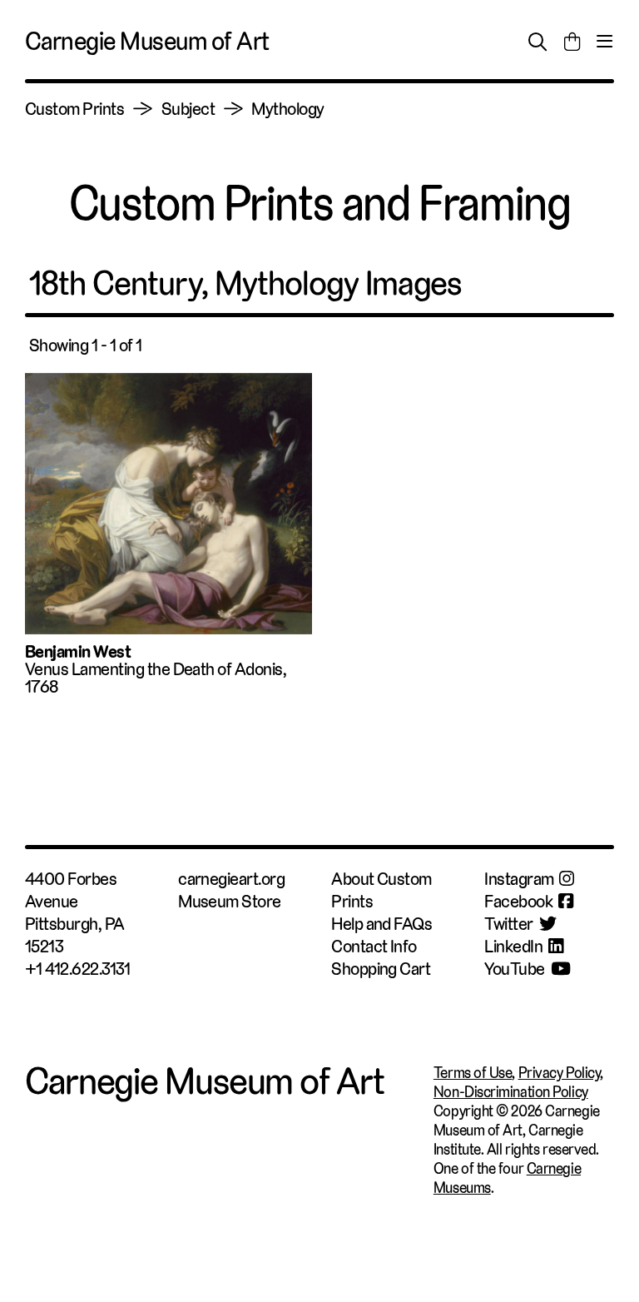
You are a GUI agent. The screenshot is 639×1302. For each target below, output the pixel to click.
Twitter (508, 923)
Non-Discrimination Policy (510, 1091)
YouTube (514, 968)
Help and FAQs (381, 923)
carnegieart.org (231, 878)
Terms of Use (473, 1072)
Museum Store (229, 901)
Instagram (518, 878)
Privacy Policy (559, 1072)
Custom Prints (74, 108)
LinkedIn (513, 946)
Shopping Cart (380, 968)
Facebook (518, 901)
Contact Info (374, 946)
